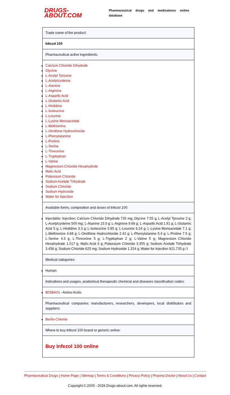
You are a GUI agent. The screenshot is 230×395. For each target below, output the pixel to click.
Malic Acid (53, 171)
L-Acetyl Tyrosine (58, 76)
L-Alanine (52, 86)
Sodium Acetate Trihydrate (65, 181)
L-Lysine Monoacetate (62, 121)
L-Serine (52, 146)
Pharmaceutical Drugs (41, 376)
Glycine (51, 71)
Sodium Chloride (58, 187)
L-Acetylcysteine (57, 81)
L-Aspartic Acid (56, 96)
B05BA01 (52, 292)
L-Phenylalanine (58, 136)
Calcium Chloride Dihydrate (66, 66)
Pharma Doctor (164, 376)
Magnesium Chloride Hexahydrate (71, 166)
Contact (200, 376)
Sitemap (87, 376)
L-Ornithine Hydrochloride (65, 131)
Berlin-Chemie (56, 319)
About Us (185, 376)
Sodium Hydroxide (59, 192)
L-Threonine (54, 151)
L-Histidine (53, 106)
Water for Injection (59, 197)
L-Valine (51, 161)
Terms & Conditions (111, 376)
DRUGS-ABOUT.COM (63, 13)
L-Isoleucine (54, 111)
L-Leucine (53, 116)
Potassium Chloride (60, 176)
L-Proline (52, 141)
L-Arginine (53, 91)
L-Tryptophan (55, 156)
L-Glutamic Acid (57, 101)
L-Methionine (55, 126)
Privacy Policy (139, 376)
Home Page (70, 376)
